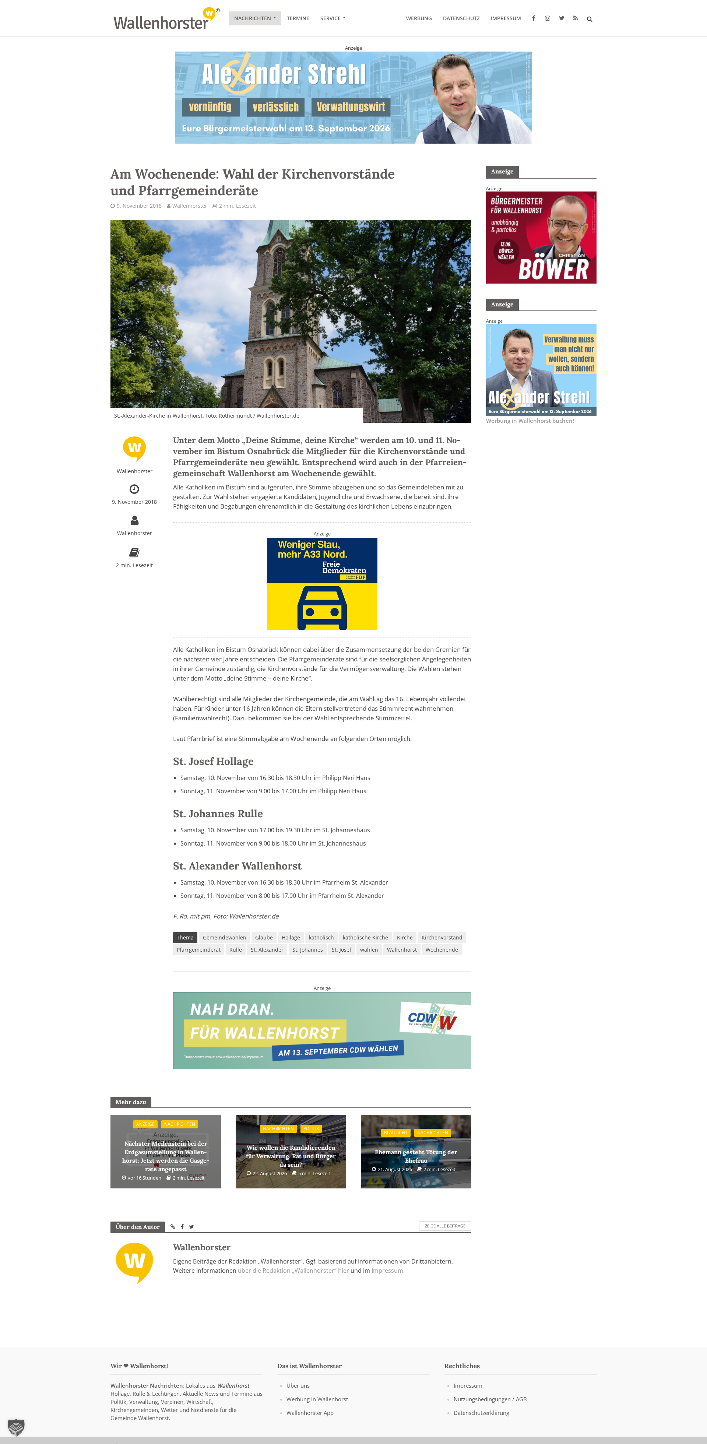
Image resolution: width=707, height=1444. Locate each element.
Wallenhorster (189, 205)
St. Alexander (267, 949)
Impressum (506, 18)
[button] (16, 1428)
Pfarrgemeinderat (199, 949)
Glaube (264, 937)
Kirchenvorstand (442, 937)
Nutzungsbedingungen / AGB (490, 1399)
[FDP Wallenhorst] (322, 583)
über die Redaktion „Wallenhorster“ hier (293, 1270)
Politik (311, 1128)
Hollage (291, 937)
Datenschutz (461, 18)
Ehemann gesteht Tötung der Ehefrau (416, 1151)
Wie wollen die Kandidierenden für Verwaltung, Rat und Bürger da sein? (291, 1152)
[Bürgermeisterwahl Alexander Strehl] (353, 97)
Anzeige (145, 1124)
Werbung (419, 18)
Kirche (405, 937)
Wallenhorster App (310, 1412)
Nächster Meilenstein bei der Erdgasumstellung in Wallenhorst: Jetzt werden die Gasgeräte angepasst (166, 1151)
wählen (369, 949)
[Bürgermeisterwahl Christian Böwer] (541, 236)
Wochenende (442, 949)
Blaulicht (396, 1132)
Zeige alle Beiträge (445, 1226)
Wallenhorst (402, 949)
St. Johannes (307, 949)
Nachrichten (252, 18)
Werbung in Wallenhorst (317, 1399)
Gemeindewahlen (224, 937)
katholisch (321, 937)
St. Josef (341, 949)
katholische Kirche (365, 937)
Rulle (235, 949)
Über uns (298, 1385)
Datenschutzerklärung (481, 1412)
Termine (298, 18)
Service (330, 18)
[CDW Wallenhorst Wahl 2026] (322, 1030)
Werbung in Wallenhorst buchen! (530, 420)
